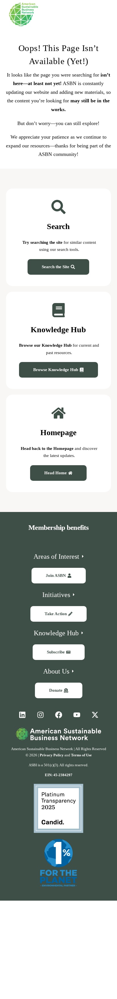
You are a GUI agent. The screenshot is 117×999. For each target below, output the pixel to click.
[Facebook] (58, 715)
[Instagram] (40, 715)
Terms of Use (81, 755)
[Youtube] (77, 715)
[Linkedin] (22, 715)
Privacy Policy (52, 755)
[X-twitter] (95, 715)
